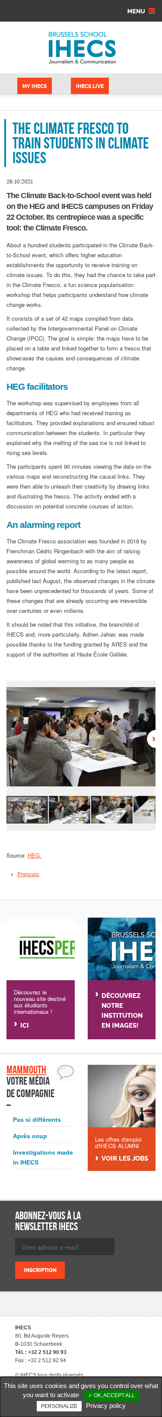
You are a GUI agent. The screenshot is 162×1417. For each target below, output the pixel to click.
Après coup (30, 1136)
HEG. (34, 855)
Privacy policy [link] (106, 1405)
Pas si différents (37, 1119)
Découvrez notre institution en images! (122, 1010)
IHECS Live (90, 86)
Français (28, 874)
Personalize (59, 1406)
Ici (24, 1025)
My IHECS (34, 86)
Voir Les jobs (125, 1158)
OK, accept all (113, 1395)
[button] (148, 695)
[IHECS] (81, 47)
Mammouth (26, 1070)
